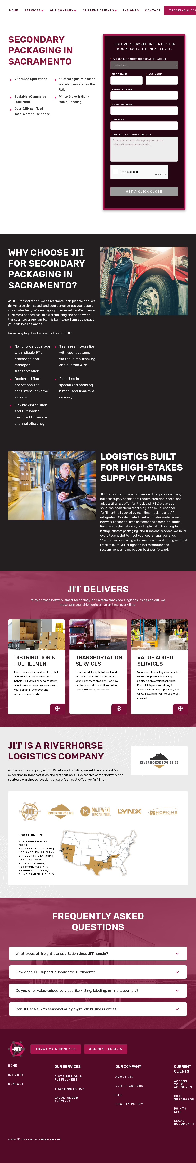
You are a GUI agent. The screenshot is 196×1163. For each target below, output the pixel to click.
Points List (180, 1110)
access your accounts (183, 1084)
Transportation (70, 1088)
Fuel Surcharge (184, 1098)
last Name (154, 74)
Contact (16, 1084)
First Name (119, 74)
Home (12, 1065)
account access (105, 1049)
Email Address (121, 104)
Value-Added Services (66, 1099)
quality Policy (129, 1104)
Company (117, 119)
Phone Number (121, 89)
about (124, 1076)
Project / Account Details (131, 134)
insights (16, 1075)
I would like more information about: (138, 59)
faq (118, 1095)
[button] (34, 10)
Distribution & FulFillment (68, 1078)
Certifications (129, 1086)
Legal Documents (184, 1122)
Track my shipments (55, 1049)
